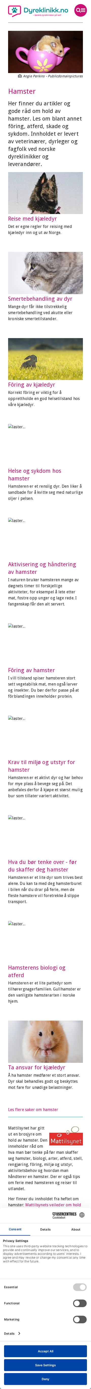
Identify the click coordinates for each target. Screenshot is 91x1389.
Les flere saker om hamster (33, 1109)
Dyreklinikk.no (38, 11)
